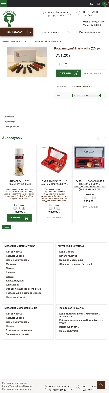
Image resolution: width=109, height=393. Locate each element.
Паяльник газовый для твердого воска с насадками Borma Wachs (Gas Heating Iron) (89, 185)
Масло (9, 276)
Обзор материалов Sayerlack (75, 264)
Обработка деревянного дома (23, 289)
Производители (68, 331)
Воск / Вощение (15, 280)
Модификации (11, 126)
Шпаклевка (12, 285)
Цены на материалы (18, 260)
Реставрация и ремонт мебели (23, 293)
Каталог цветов (15, 256)
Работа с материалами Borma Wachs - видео (81, 321)
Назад (6, 227)
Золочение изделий (17, 334)
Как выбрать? (14, 252)
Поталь (10, 326)
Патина (10, 268)
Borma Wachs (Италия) (82, 86)
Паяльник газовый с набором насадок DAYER (54, 182)
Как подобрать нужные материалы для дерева (79, 315)
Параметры (10, 121)
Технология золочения (19, 330)
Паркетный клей (15, 297)
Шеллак (10, 272)
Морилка (11, 264)
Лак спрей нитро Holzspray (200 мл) (19, 182)
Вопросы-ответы (69, 327)
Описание (9, 116)
